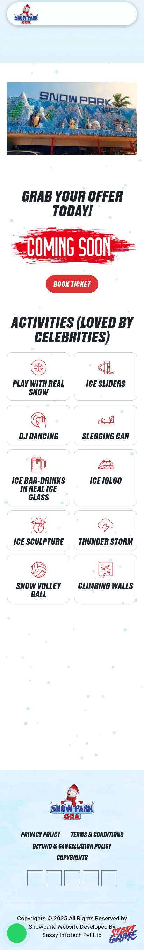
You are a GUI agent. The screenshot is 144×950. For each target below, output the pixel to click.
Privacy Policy (40, 834)
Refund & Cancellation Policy (72, 846)
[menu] (127, 14)
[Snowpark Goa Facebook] (54, 878)
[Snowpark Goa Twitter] (72, 878)
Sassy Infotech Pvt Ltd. (72, 935)
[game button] (123, 934)
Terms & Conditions (97, 834)
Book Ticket (72, 284)
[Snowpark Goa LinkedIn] (109, 878)
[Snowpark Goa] (72, 802)
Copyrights (72, 857)
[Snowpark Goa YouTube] (35, 878)
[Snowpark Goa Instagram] (91, 878)
